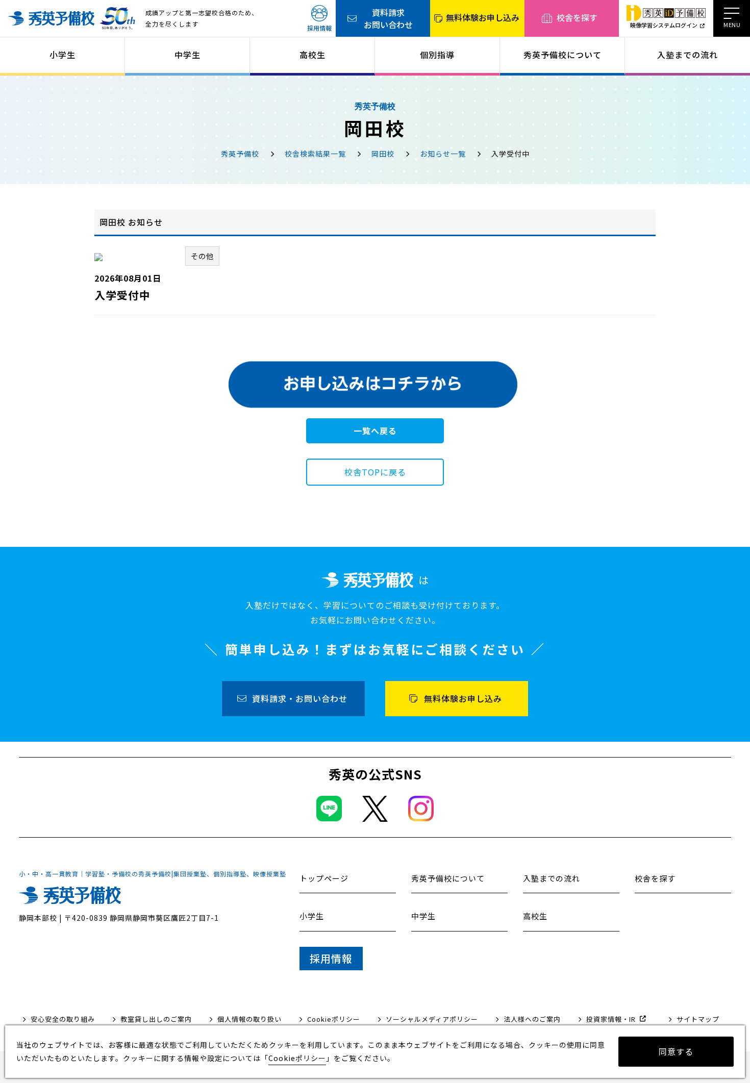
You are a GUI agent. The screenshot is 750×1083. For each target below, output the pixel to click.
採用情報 (319, 27)
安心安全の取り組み (63, 1019)
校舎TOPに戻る (375, 472)
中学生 (187, 54)
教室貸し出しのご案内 (156, 1019)
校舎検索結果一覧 (315, 153)
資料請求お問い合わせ (388, 18)
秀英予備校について (562, 54)
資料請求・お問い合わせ (299, 698)
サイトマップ (698, 1019)
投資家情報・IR (611, 1019)
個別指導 (437, 54)
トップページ (323, 878)
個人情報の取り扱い (249, 1019)
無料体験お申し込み (482, 17)
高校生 (312, 54)
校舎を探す (577, 17)
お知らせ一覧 (443, 153)
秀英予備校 (240, 153)
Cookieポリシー (333, 1019)
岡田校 (382, 153)
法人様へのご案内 (532, 1019)
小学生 (62, 54)
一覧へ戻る (375, 430)
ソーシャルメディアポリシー (432, 1019)
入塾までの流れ (687, 54)
